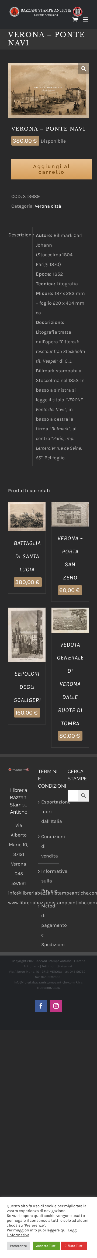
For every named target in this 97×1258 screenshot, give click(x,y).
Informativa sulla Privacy (49, 880)
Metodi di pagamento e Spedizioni (49, 925)
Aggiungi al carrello (51, 169)
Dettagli (27, 524)
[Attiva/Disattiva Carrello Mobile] (75, 19)
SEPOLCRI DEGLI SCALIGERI (27, 687)
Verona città (48, 206)
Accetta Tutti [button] (46, 1246)
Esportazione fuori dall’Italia (49, 811)
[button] (83, 68)
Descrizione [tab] (18, 235)
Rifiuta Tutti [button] (74, 1246)
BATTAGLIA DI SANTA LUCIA (27, 556)
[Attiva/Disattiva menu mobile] (86, 19)
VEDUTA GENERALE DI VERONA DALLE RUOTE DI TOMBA (70, 684)
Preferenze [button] (18, 1246)
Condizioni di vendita (49, 846)
